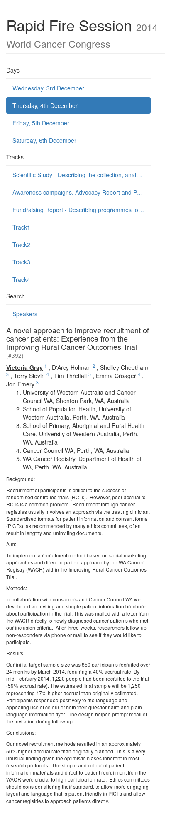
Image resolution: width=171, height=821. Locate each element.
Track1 (21, 227)
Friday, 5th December (40, 123)
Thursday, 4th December (45, 105)
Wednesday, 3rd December (48, 88)
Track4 (21, 279)
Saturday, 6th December (44, 140)
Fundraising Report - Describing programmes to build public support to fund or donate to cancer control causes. (81, 209)
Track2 (21, 244)
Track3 (21, 262)
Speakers (24, 314)
